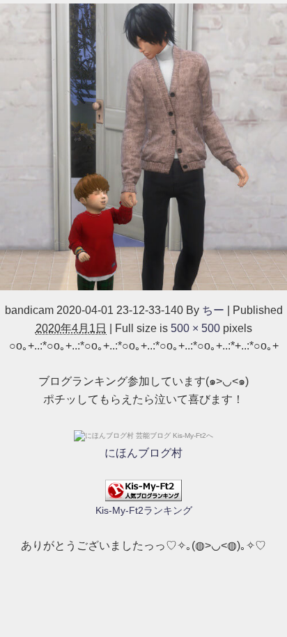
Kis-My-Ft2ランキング (143, 510)
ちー (213, 310)
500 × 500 (195, 328)
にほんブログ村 (143, 453)
